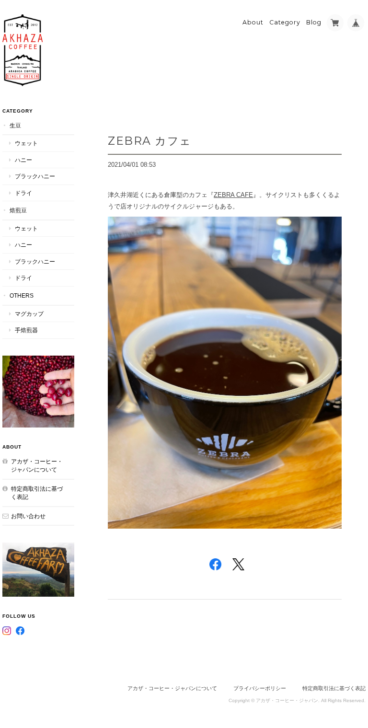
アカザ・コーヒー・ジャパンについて (37, 465)
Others (22, 295)
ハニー (23, 160)
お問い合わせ (28, 516)
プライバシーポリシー (259, 688)
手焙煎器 (26, 330)
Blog (314, 22)
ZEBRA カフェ (150, 141)
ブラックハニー (35, 176)
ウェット (26, 143)
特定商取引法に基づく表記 (37, 492)
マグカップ (29, 314)
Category (284, 22)
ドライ (23, 193)
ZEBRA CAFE (233, 194)
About (253, 22)
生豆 (15, 125)
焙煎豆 (18, 210)
